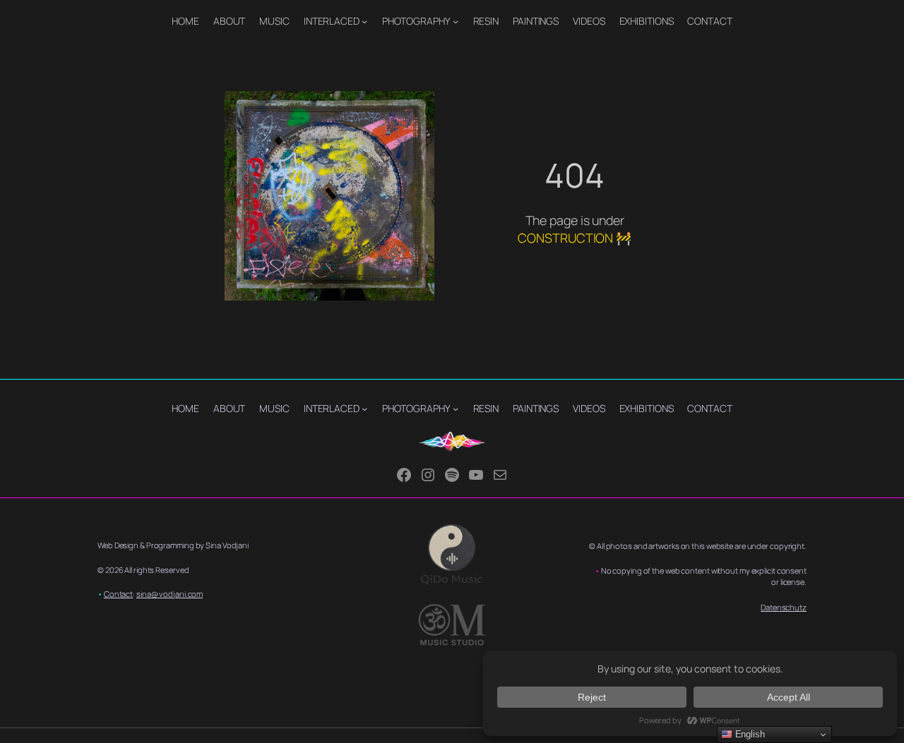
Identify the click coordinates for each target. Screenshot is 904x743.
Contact (118, 593)
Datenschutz (784, 607)
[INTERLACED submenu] (364, 21)
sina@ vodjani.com (169, 593)
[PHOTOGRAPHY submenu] (455, 21)
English (748, 734)
